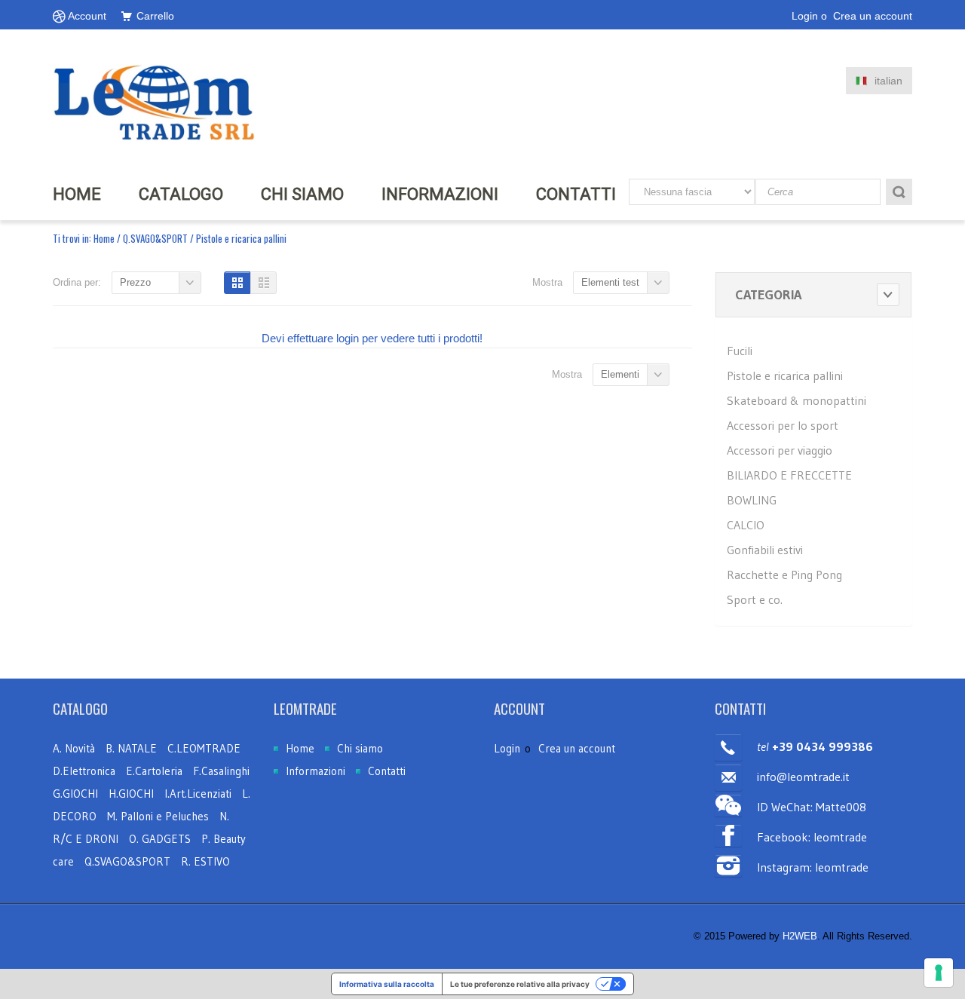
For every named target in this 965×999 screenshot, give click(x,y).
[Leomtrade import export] (154, 101)
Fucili (739, 350)
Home (104, 238)
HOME (77, 194)
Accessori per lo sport (782, 425)
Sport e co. (755, 599)
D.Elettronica (85, 771)
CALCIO (745, 524)
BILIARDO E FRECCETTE (789, 475)
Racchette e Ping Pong (784, 574)
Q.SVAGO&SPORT (155, 238)
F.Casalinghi (221, 771)
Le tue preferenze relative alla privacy (520, 983)
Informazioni (315, 771)
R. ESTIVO (205, 861)
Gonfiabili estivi (765, 549)
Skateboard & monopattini (796, 400)
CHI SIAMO (302, 194)
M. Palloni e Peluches (158, 816)
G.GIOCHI (75, 793)
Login (805, 16)
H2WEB (800, 936)
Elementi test (610, 282)
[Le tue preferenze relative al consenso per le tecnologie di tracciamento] (938, 972)
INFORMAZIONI (439, 194)
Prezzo (135, 282)
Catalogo (181, 194)
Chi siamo (360, 748)
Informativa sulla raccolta (386, 983)
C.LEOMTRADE (203, 748)
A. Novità (74, 748)
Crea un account (872, 16)
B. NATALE (133, 748)
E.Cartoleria (154, 771)
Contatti (576, 194)
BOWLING (752, 499)
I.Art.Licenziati (197, 793)
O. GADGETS (160, 839)
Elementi (620, 374)
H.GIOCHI (131, 793)
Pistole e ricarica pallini (785, 375)
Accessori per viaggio (779, 450)
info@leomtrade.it (803, 776)
